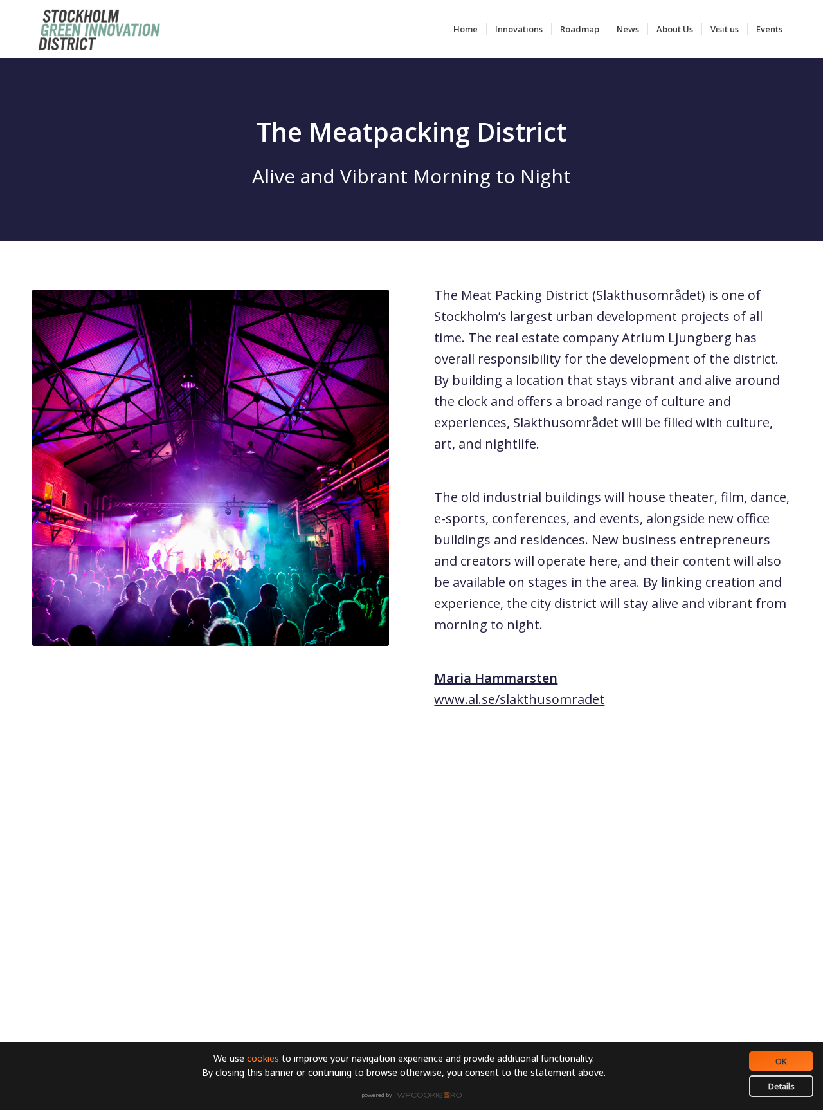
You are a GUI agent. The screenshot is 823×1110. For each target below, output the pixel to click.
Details (781, 1086)
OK (781, 1061)
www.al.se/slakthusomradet (519, 699)
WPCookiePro (415, 1096)
